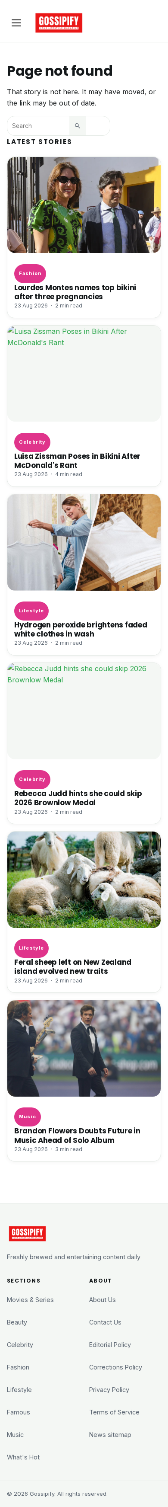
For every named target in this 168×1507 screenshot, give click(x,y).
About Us (102, 1299)
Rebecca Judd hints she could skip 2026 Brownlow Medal (78, 798)
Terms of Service (114, 1412)
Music (27, 1116)
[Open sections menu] (16, 22)
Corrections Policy (115, 1367)
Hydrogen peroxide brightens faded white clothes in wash (80, 630)
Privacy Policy (109, 1389)
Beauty (17, 1322)
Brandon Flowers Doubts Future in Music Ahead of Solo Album (77, 1135)
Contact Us (105, 1322)
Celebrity (32, 442)
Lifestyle (31, 611)
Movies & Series (30, 1299)
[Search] (77, 125)
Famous (18, 1412)
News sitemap (110, 1434)
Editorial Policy (110, 1344)
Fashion (30, 273)
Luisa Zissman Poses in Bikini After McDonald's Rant (77, 461)
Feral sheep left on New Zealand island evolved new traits (72, 967)
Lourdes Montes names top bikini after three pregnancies (75, 292)
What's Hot (23, 1457)
